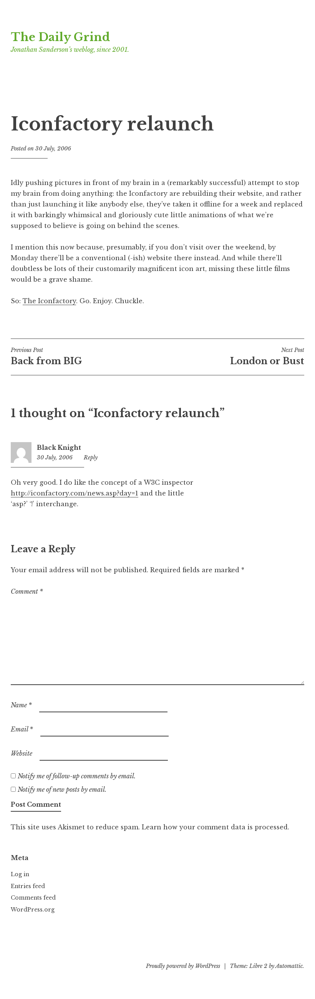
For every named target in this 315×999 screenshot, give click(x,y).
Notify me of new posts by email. (62, 789)
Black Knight (59, 447)
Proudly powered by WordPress (183, 966)
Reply (91, 457)
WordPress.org (33, 909)
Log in (20, 874)
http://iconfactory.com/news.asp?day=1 (74, 493)
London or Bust (267, 357)
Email (22, 729)
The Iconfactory (49, 301)
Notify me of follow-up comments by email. (77, 776)
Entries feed (28, 886)
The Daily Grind (60, 37)
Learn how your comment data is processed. (215, 827)
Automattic (289, 966)
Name (21, 705)
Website (21, 753)
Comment (27, 591)
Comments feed (33, 897)
